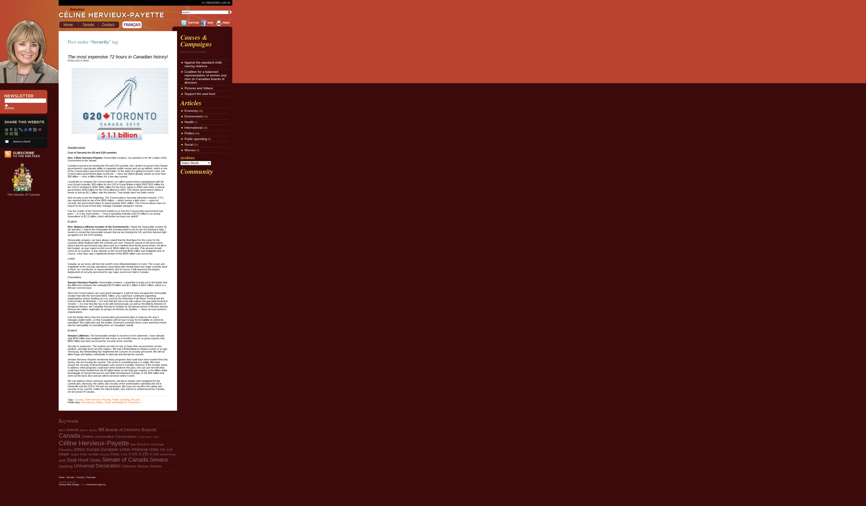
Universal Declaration (97, 466)
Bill (101, 429)
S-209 (133, 454)
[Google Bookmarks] (16, 130)
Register (213, 2)
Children (87, 436)
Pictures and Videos (198, 88)
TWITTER (193, 22)
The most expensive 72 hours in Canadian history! (118, 56)
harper (64, 454)
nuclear (93, 454)
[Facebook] (25, 130)
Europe (93, 449)
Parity (115, 454)
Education (66, 449)
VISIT (210, 22)
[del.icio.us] (21, 130)
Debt (133, 444)
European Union (115, 449)
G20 (170, 449)
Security (135, 399)
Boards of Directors (122, 429)
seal (62, 460)
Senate (70, 477)
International (87, 402)
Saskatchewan (168, 454)
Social (188, 144)
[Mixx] (39, 130)
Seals (95, 460)
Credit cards (145, 436)
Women (190, 150)
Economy (191, 110)
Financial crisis (145, 449)
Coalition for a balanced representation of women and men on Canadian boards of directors (205, 77)
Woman (143, 466)
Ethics (79, 449)
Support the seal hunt (199, 94)
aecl (62, 430)
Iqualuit (74, 454)
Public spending (120, 399)
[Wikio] (16, 134)
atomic (84, 430)
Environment (193, 116)
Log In (225, 2)
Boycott (148, 429)
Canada (78, 399)
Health (189, 122)
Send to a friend (21, 141)
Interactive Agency (96, 484)
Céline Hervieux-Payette (97, 399)
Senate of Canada (125, 459)
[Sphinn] (6, 134)
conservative (104, 436)
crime (156, 436)
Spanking (65, 466)
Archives (9, 107)
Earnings (157, 444)
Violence (129, 466)
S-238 (154, 454)
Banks (93, 430)
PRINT (226, 22)
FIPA (162, 449)
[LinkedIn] (30, 130)
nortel (83, 454)
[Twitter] (11, 130)
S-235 (143, 454)
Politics (99, 402)
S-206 (124, 454)
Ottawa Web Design (69, 484)
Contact (80, 477)
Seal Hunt (77, 460)
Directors (143, 444)
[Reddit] (35, 130)
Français (91, 477)
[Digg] (6, 130)
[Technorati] (11, 134)
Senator (159, 460)
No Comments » (133, 402)
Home (62, 477)
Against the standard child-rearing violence (203, 64)
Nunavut (104, 454)
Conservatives (126, 436)
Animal (72, 429)
